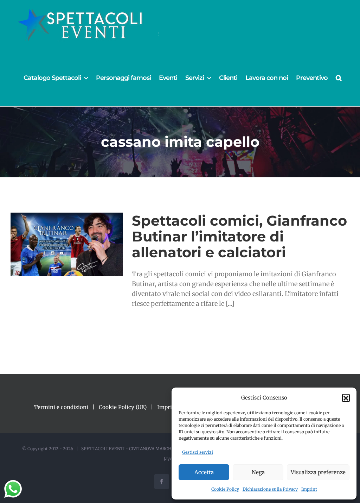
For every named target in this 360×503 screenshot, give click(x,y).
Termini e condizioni (61, 407)
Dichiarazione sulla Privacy (270, 489)
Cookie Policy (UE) (123, 407)
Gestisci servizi (197, 452)
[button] (345, 397)
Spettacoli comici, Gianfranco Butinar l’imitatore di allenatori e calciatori (239, 236)
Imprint (309, 489)
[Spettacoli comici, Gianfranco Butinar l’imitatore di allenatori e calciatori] (67, 244)
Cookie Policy (225, 489)
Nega (258, 472)
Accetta (204, 472)
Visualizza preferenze (318, 472)
